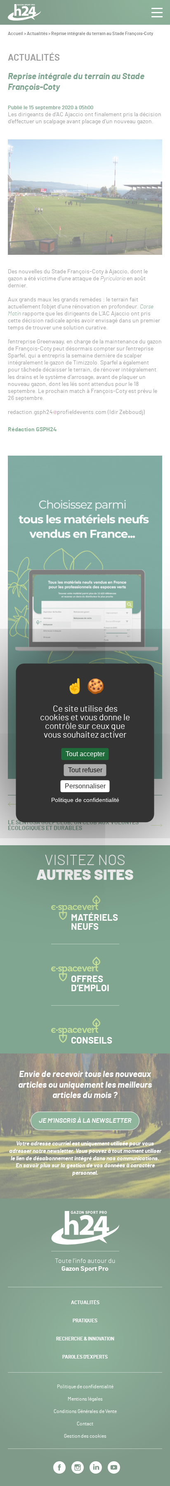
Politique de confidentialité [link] (85, 800)
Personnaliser (85, 786)
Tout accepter (85, 753)
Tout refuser (85, 770)
